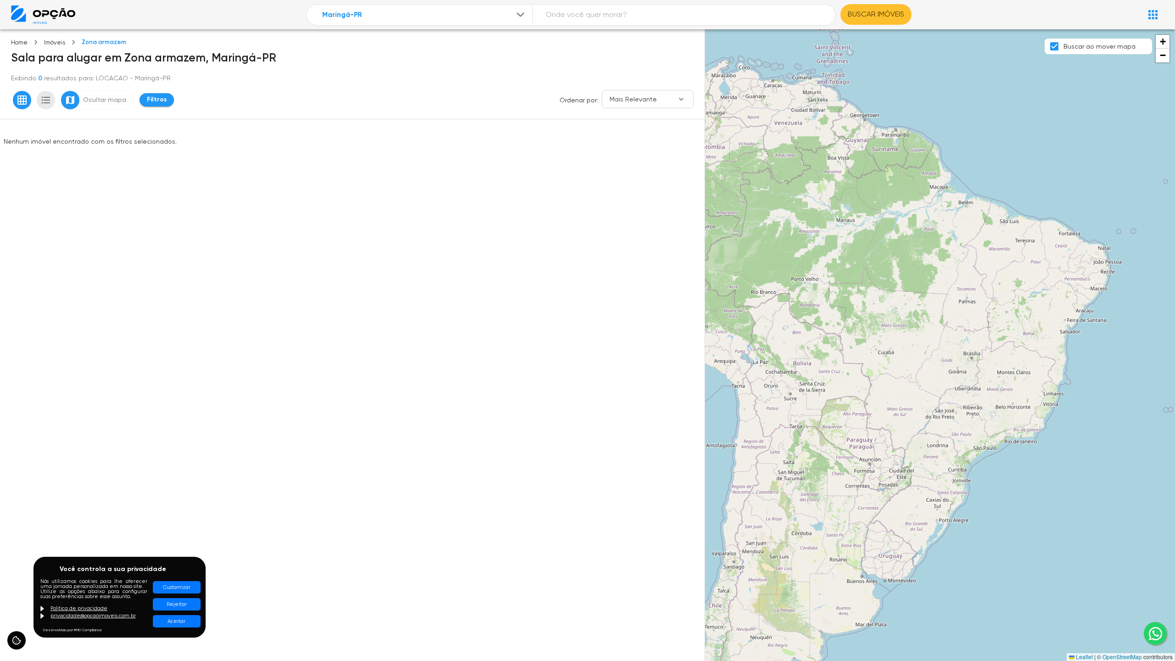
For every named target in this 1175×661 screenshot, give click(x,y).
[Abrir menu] (1153, 15)
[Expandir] (520, 14)
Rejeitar (177, 604)
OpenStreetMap (1122, 657)
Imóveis (54, 42)
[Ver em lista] (46, 100)
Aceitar (176, 621)
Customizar (176, 587)
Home (19, 42)
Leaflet (1083, 657)
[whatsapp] (1155, 633)
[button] (1162, 42)
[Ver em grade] (22, 100)
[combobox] (424, 15)
